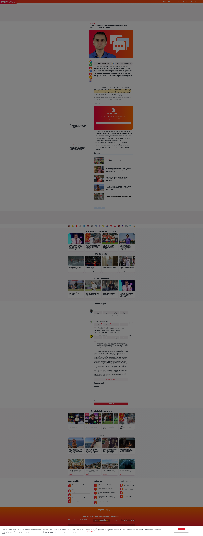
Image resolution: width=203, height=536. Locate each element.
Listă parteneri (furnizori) (90, 531)
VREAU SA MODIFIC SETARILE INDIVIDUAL (181, 532)
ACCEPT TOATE (181, 529)
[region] (101, 531)
